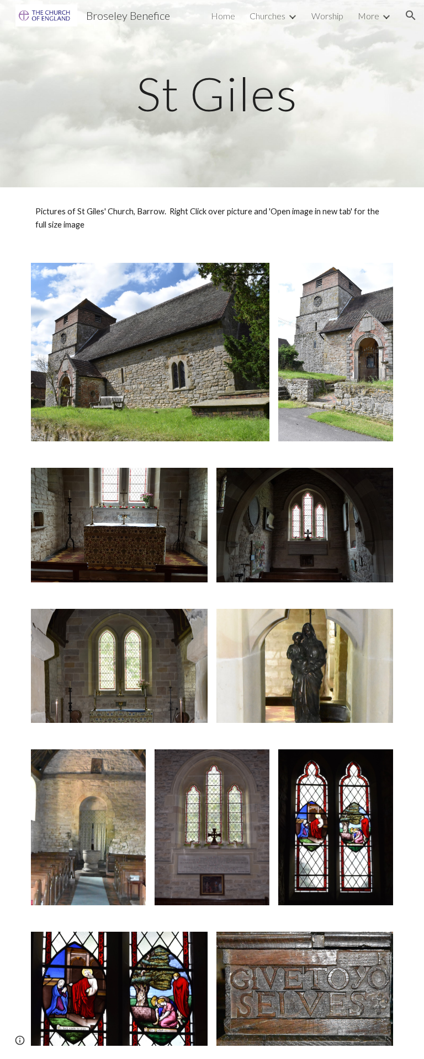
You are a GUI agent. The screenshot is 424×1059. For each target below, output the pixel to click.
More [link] (368, 15)
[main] (212, 93)
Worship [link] (327, 15)
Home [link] (223, 15)
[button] (411, 15)
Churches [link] (267, 15)
